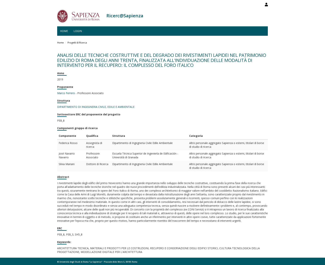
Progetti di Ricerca (77, 42)
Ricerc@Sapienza (124, 15)
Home (64, 31)
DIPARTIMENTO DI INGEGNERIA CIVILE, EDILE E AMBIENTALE (95, 107)
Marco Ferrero (66, 93)
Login (78, 31)
